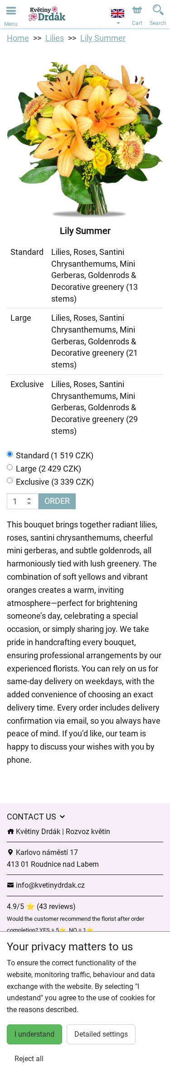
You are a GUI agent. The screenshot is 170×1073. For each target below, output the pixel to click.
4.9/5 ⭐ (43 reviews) (41, 906)
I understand (34, 1034)
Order (57, 501)
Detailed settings (101, 1034)
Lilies (54, 38)
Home (18, 38)
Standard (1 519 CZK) (54, 455)
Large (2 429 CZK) (48, 468)
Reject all (29, 1058)
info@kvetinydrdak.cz (49, 885)
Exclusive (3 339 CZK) (55, 482)
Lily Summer (103, 38)
